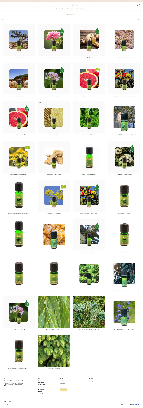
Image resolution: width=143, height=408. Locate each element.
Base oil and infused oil (28, 6)
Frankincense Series (82, 6)
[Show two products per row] (2, 19)
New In (8, 6)
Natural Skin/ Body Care (55, 6)
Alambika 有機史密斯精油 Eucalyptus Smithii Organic (54, 329)
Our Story (40, 380)
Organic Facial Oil (37, 6)
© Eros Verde (6, 404)
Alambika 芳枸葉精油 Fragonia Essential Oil (124, 252)
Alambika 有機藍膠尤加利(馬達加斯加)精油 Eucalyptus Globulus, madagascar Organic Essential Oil (124, 290)
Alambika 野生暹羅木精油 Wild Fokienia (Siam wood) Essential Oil (89, 329)
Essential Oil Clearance (70, 8)
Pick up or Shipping (41, 384)
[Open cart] (139, 5)
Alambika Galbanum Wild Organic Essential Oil (54, 213)
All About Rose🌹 (63, 6)
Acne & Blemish (103, 6)
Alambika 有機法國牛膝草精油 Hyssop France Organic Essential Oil (124, 329)
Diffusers (63, 8)
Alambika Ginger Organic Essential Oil (89, 57)
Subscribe (64, 389)
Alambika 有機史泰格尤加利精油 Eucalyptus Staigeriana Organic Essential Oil (124, 134)
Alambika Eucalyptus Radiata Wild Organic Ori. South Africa (89, 213)
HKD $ (5, 401)
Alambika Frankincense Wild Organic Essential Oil (18, 57)
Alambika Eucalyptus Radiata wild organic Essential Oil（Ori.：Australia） (124, 96)
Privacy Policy (40, 393)
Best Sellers (13, 6)
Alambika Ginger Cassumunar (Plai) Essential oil (54, 174)
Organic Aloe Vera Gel (45, 6)
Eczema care (131, 6)
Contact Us (40, 387)
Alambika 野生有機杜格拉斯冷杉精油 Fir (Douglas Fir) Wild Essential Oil (18, 368)
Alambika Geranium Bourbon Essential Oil (54, 96)
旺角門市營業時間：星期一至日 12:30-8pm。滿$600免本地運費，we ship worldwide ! (71, 1)
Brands (4, 6)
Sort (139, 19)
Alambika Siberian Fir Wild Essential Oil (89, 134)
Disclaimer (40, 391)
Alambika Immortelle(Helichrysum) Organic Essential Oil (18, 174)
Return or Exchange (41, 386)
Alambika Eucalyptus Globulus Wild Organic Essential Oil (89, 252)
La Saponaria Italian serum (112, 6)
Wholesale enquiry (41, 389)
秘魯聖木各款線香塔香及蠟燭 (122, 6)
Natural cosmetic (137, 6)
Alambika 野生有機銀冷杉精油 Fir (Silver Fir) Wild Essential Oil (18, 290)
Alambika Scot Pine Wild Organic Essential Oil (89, 174)
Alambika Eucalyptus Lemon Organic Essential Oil (124, 174)
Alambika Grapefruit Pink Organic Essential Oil (19, 134)
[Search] (137, 5)
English (10, 401)
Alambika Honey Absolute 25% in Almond (54, 134)
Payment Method (41, 382)
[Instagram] (6, 387)
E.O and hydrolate (20, 6)
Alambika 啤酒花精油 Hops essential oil (54, 368)
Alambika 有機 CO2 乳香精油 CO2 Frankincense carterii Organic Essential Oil (54, 252)
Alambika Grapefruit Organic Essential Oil (89, 96)
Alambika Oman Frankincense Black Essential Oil (124, 57)
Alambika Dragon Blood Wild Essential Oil (18, 96)
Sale (77, 8)
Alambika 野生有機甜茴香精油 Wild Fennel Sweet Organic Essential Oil (18, 213)
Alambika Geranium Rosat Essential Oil (54, 57)
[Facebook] (89, 381)
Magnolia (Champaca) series (73, 6)
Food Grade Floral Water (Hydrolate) (93, 6)
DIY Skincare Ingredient (83, 8)
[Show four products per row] (4, 19)
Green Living (58, 8)
